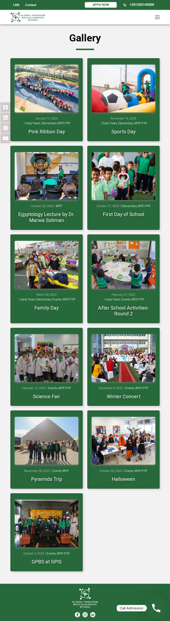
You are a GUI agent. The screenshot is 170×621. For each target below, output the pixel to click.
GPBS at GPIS (47, 562)
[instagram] (85, 614)
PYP (67, 123)
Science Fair (46, 396)
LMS (16, 5)
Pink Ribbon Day (46, 132)
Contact (30, 5)
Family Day (46, 308)
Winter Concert (123, 396)
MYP (60, 123)
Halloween (123, 479)
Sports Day (123, 132)
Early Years (33, 123)
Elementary (48, 123)
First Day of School (123, 214)
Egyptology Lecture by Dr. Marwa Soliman (46, 217)
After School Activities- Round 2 (123, 311)
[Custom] (92, 614)
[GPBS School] (85, 597)
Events (57, 299)
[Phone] (156, 608)
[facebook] (77, 614)
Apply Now (101, 4)
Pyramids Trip (46, 479)
